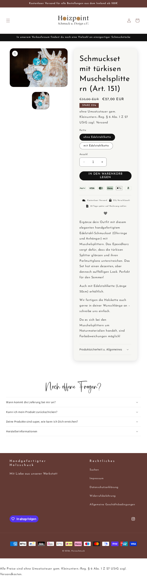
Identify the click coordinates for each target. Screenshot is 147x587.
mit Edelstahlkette (96, 145)
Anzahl (83, 154)
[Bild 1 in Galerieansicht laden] (40, 100)
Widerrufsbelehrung (103, 496)
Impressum (97, 478)
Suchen (94, 469)
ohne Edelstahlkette (97, 137)
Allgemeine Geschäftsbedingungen (112, 504)
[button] (8, 20)
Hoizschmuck (78, 551)
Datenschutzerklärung (104, 487)
